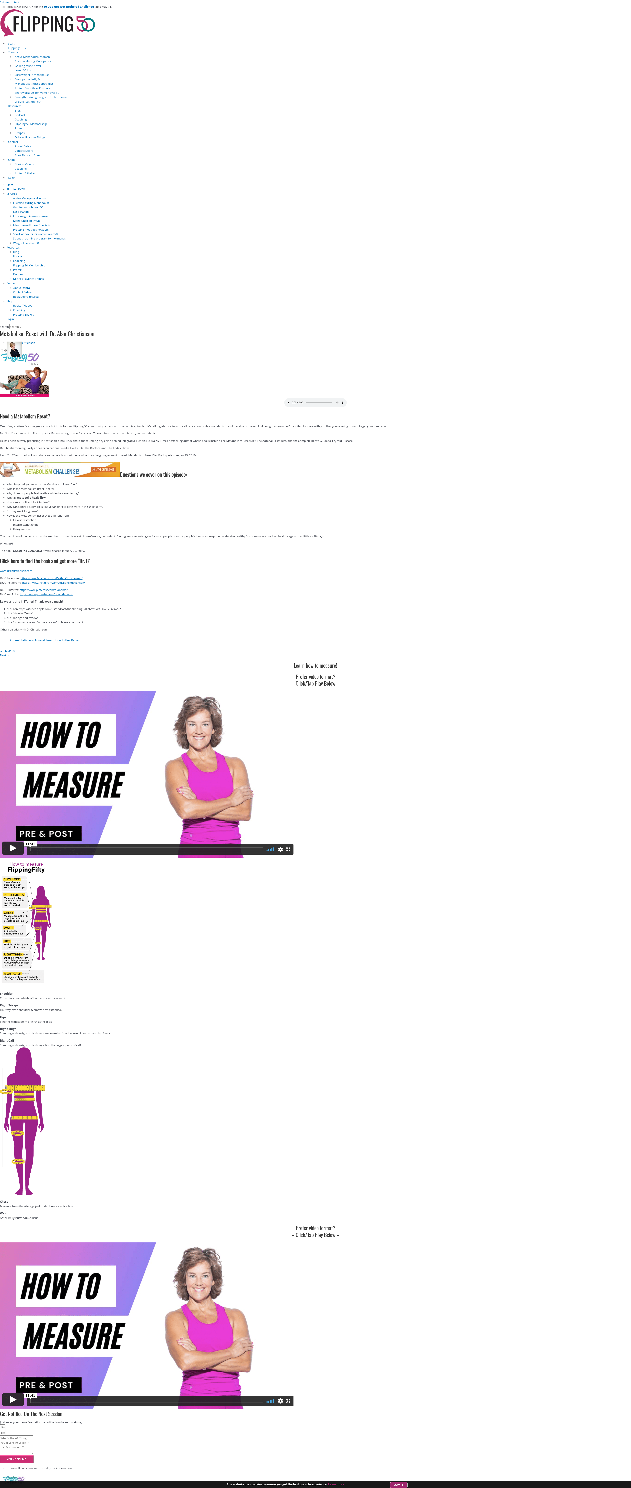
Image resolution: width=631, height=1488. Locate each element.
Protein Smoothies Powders (32, 88)
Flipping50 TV (17, 48)
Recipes (20, 133)
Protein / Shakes (25, 173)
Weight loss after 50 (28, 101)
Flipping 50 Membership (31, 124)
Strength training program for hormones (41, 97)
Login (11, 177)
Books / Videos (24, 164)
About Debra (23, 146)
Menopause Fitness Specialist (34, 83)
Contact (13, 142)
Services (13, 52)
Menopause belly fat (28, 79)
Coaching (21, 119)
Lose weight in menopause (32, 75)
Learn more (336, 1484)
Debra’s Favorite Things (30, 137)
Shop (11, 160)
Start (11, 43)
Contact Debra (24, 151)
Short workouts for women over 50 (37, 93)
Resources (14, 106)
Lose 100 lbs (23, 70)
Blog (18, 110)
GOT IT (398, 1485)
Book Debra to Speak (28, 155)
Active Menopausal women (32, 57)
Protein (19, 128)
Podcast (20, 115)
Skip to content (9, 2)
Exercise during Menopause (33, 61)
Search (4, 327)
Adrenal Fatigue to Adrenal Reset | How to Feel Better (44, 640)
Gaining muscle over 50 (30, 66)
